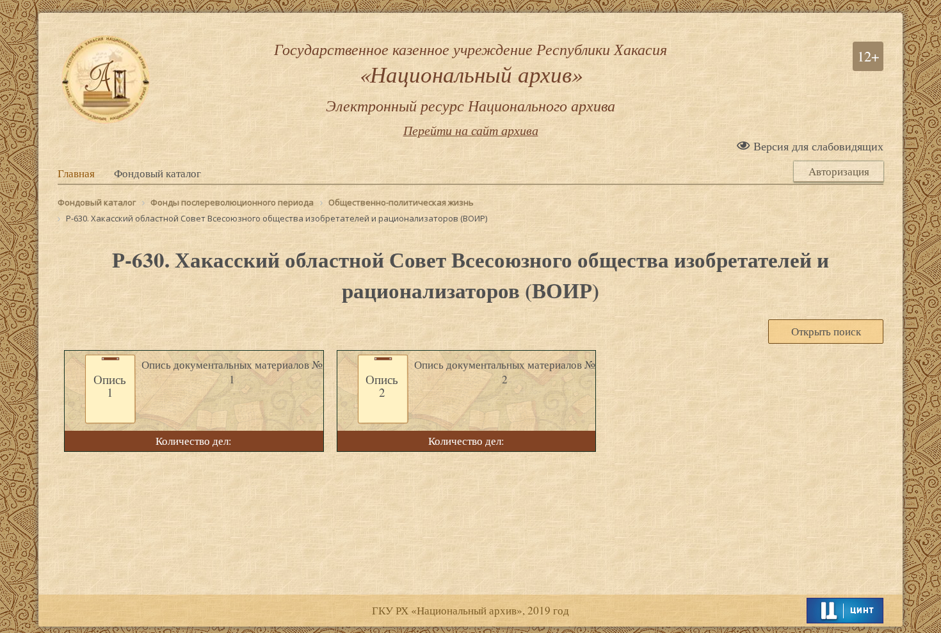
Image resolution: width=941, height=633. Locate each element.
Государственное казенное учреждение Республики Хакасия (470, 76)
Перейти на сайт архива (470, 130)
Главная (76, 173)
